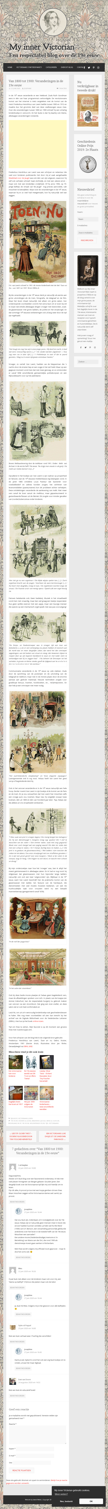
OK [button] (91, 1501)
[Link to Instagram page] (98, 68)
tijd (47, 1123)
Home (10, 67)
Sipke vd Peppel (24, 1325)
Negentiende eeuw (37, 1123)
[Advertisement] (38, 144)
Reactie (12, 1424)
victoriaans (54, 1123)
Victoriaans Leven (25, 1118)
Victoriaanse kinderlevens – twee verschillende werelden (47, 1105)
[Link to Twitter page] (89, 68)
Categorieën (51, 67)
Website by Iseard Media (33, 1499)
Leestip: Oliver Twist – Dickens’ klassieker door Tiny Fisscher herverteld (46, 1076)
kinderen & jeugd (39, 1121)
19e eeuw (14, 1121)
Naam (12, 1448)
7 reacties (63, 88)
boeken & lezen (25, 1121)
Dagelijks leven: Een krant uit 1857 (16, 1103)
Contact (81, 67)
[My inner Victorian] (53, 35)
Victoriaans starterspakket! (29, 67)
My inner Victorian (41, 46)
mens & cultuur (53, 1121)
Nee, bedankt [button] (66, 1501)
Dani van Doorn (24, 1379)
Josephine (27, 88)
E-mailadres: (82, 225)
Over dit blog (67, 67)
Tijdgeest (14, 1118)
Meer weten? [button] (61, 1494)
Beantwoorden (17, 1202)
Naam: (80, 212)
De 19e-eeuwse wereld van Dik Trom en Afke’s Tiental (30, 1075)
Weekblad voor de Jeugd (19, 178)
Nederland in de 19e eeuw (18, 1123)
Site (10, 1462)
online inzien (38, 1021)
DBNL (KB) (28, 1046)
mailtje (89, 341)
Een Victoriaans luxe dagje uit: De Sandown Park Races (55, 1136)
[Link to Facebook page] (84, 68)
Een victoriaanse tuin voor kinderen (15, 1073)
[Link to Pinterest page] (94, 68)
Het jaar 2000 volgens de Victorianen (29, 1104)
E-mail (12, 1455)
